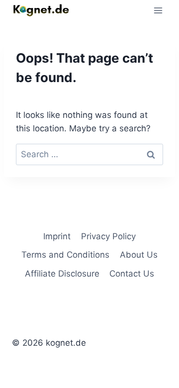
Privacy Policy (108, 236)
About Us (139, 255)
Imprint (57, 236)
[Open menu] (158, 10)
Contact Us (131, 274)
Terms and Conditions (65, 255)
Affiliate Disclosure (62, 274)
